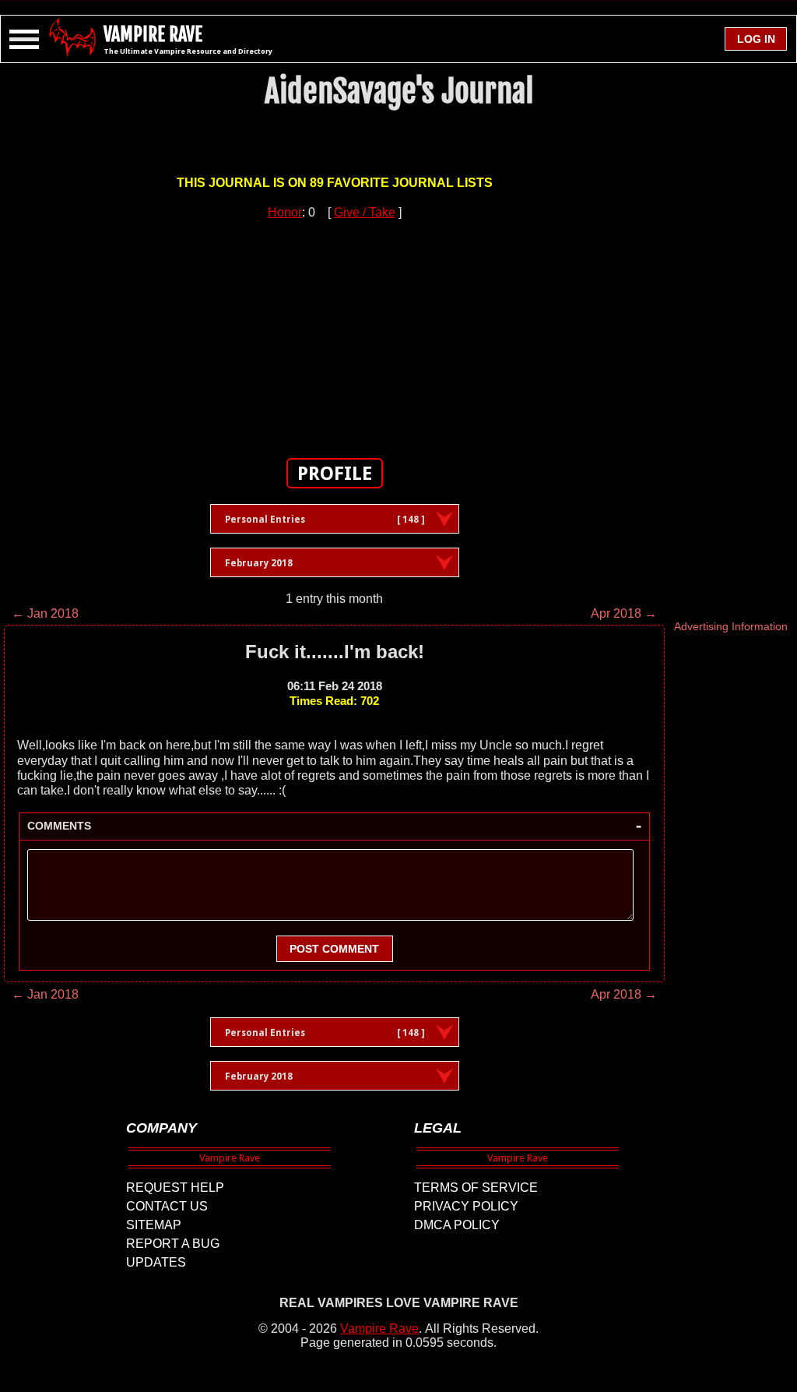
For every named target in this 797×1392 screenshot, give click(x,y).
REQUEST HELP (175, 1187)
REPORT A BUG (172, 1243)
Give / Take (364, 212)
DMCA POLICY (457, 1225)
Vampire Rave (379, 1328)
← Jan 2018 (45, 613)
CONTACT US (167, 1206)
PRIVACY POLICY (466, 1206)
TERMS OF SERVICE (476, 1187)
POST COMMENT (334, 949)
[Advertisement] (334, 329)
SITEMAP (153, 1225)
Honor (285, 212)
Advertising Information (731, 626)
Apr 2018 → (624, 613)
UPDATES (156, 1262)
